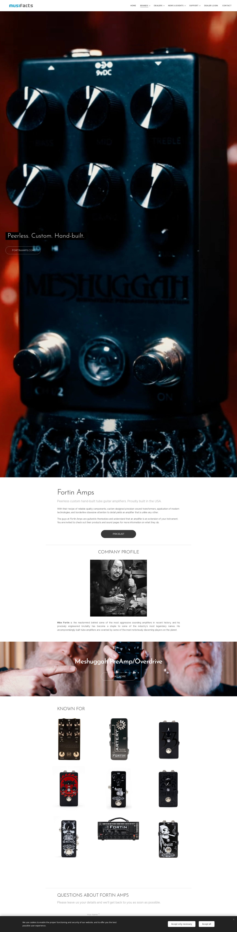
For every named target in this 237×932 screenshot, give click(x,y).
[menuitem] (134, 5)
